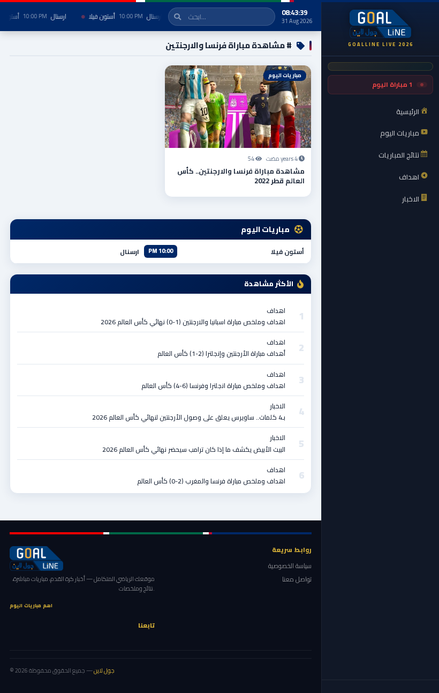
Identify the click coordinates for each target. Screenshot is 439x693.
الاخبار (277, 406)
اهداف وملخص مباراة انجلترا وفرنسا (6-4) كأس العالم (213, 386)
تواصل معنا (297, 579)
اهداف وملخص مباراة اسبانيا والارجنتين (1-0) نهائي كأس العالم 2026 (193, 322)
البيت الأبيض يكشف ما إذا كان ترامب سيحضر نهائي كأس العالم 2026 (193, 449)
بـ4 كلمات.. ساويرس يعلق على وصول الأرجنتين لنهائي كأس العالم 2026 (188, 417)
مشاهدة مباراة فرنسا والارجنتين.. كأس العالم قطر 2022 (241, 176)
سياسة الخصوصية (290, 566)
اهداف (276, 310)
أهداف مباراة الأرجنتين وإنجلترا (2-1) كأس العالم (221, 353)
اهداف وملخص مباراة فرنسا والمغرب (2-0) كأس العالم (211, 481)
